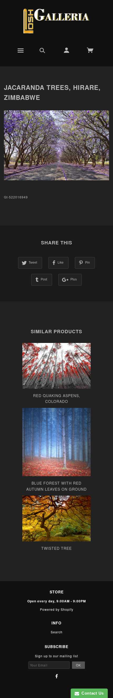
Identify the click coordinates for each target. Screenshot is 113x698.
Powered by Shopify (56, 609)
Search (57, 632)
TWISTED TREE (56, 548)
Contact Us (91, 693)
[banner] (56, 21)
